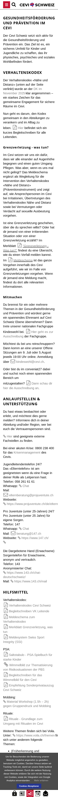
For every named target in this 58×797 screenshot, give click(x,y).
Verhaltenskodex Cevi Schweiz (30, 605)
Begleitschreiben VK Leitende (29, 611)
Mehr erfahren (41, 780)
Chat (26, 486)
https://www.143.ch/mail (30, 581)
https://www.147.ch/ (35, 538)
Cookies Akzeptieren (29, 786)
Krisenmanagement (27, 452)
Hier (21, 128)
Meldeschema (23, 260)
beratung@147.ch (29, 533)
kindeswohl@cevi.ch (30, 361)
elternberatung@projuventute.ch (31, 495)
